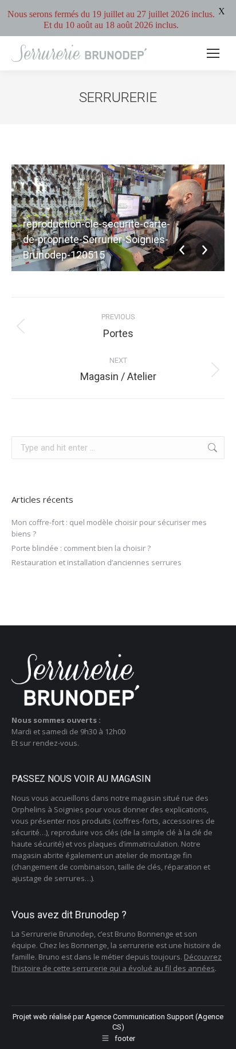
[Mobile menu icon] (213, 53)
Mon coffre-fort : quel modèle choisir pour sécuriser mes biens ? (109, 528)
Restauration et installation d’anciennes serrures (96, 562)
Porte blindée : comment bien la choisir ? (81, 548)
